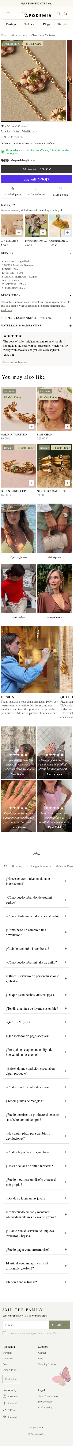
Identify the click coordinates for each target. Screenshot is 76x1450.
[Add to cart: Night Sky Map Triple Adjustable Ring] (67, 483)
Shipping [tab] (16, 866)
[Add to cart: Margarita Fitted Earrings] (31, 426)
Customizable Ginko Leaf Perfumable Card (60, 241)
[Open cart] (65, 13)
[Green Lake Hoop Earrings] (18, 466)
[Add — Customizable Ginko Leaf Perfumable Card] (67, 232)
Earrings (11, 24)
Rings (46, 24)
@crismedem (18, 617)
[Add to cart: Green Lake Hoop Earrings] (31, 483)
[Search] (58, 13)
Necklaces (29, 24)
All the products (19, 35)
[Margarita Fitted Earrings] (18, 409)
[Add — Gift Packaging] (19, 232)
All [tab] (5, 866)
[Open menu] (8, 13)
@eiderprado (54, 557)
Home (4, 35)
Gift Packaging (9, 241)
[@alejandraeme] (54, 588)
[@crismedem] (18, 588)
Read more (6, 310)
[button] (33, 80)
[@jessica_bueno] (18, 528)
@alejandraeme (54, 617)
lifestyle (62, 24)
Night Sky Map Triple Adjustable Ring (52, 491)
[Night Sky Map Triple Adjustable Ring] (54, 466)
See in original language (15, 361)
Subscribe (59, 1324)
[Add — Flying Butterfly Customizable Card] (43, 232)
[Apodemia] (36, 13)
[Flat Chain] (54, 409)
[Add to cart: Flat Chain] (67, 426)
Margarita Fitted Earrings (14, 434)
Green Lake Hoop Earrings (13, 491)
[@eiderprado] (54, 528)
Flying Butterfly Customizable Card (36, 241)
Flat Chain (45, 434)
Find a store (11, 1379)
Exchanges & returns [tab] (38, 866)
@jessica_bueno (18, 557)
